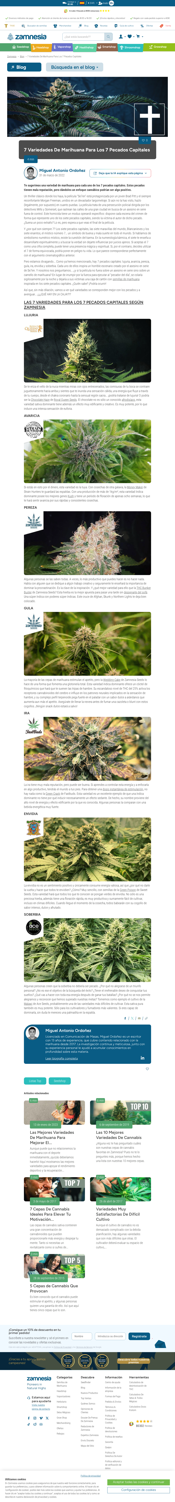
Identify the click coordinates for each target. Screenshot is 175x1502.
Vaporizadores (63, 1396)
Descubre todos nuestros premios (133, 1361)
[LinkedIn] (143, 1057)
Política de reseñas (114, 1436)
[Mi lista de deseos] (130, 36)
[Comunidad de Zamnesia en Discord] (41, 1424)
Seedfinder (86, 1382)
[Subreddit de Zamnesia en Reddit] (35, 1424)
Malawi (28, 1004)
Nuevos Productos (89, 1393)
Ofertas (60, 1428)
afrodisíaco (128, 399)
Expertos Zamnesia (90, 1435)
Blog (83, 1387)
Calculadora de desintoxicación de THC (137, 1386)
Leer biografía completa (61, 1058)
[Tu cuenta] (122, 36)
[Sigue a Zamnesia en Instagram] (35, 1418)
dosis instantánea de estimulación (123, 789)
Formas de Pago (112, 1396)
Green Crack (53, 793)
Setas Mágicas (63, 1412)
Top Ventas (86, 1398)
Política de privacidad (91, 1475)
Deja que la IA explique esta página (121, 173)
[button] (31, 173)
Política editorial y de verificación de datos (113, 1465)
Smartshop (62, 1407)
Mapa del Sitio (87, 1445)
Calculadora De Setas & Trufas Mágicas (136, 1398)
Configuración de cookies (138, 1490)
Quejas (108, 1447)
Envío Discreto (87, 1440)
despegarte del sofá (135, 592)
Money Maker (135, 487)
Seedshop (60, 1081)
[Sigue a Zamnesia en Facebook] (28, 1418)
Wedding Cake (111, 680)
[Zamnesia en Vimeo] (41, 1418)
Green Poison (128, 890)
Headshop (61, 1391)
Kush (71, 496)
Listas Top (35, 1081)
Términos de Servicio (84, 1347)
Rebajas (60, 1433)
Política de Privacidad (62, 1347)
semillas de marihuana (126, 279)
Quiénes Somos (88, 1403)
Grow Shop (62, 1417)
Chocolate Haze (40, 399)
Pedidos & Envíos (113, 1401)
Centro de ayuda (112, 1382)
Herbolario (61, 1401)
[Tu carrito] (140, 36)
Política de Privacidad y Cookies (111, 1419)
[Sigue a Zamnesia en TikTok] (28, 1424)
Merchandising (63, 1423)
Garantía (109, 1442)
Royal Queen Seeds (65, 399)
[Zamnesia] (32, 36)
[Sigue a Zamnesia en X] (47, 1418)
